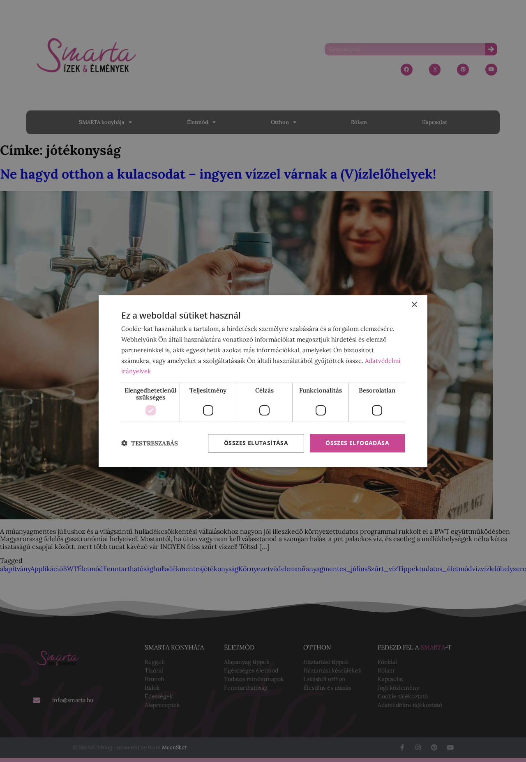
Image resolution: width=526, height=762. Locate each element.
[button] (149, 443)
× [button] (414, 305)
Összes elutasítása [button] (256, 443)
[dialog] (263, 381)
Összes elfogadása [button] (357, 443)
